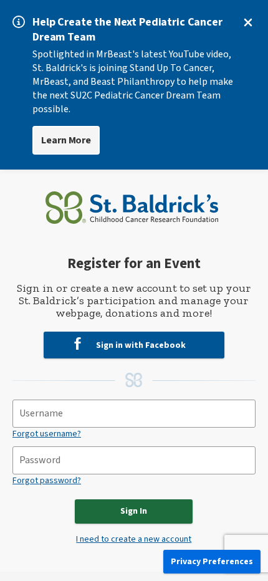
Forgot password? (46, 480)
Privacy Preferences (212, 561)
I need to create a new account (133, 539)
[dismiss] (248, 22)
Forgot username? (46, 434)
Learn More (66, 140)
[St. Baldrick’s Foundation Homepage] (131, 204)
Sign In (133, 511)
